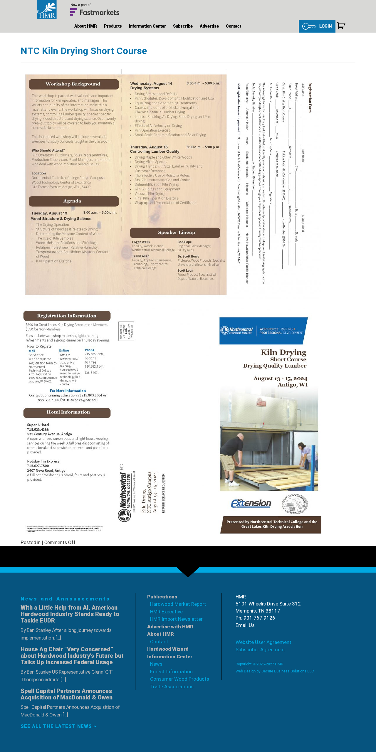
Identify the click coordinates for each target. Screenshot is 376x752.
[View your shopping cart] (341, 26)
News (156, 664)
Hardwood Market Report (178, 604)
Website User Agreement (263, 642)
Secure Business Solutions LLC (287, 671)
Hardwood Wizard (168, 649)
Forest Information (171, 671)
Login (325, 26)
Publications (162, 597)
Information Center (147, 26)
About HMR (85, 26)
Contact (233, 26)
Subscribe (183, 26)
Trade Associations (172, 686)
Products (113, 26)
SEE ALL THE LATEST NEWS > (58, 726)
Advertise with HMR (170, 627)
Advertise (209, 26)
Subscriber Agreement (260, 649)
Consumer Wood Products (179, 679)
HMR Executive (166, 612)
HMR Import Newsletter (176, 619)
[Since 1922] (81, 9)
